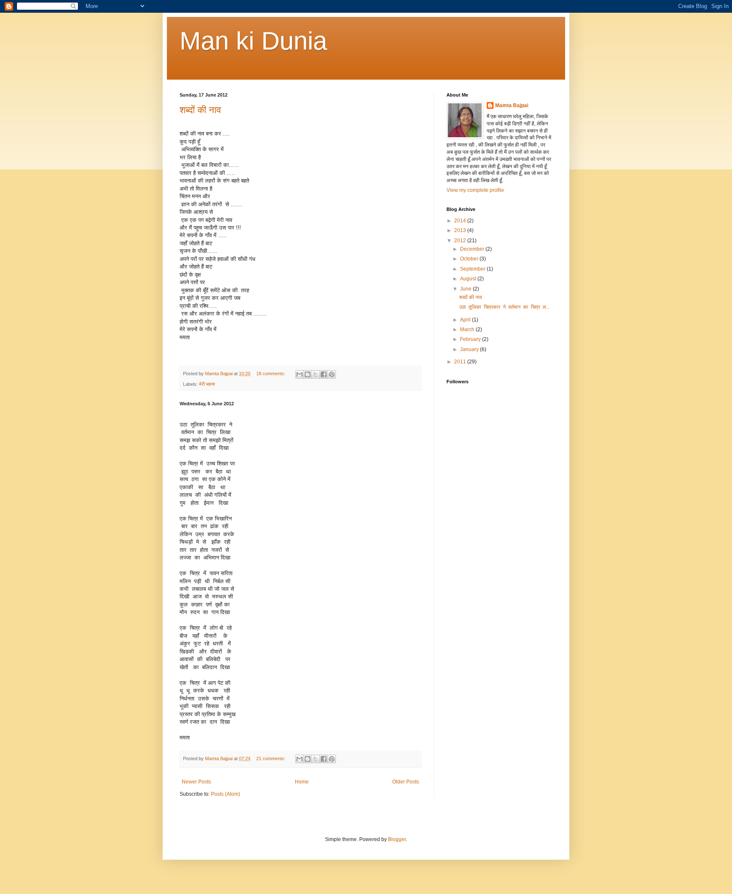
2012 (460, 241)
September (473, 269)
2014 (460, 221)
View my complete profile (475, 190)
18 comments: (271, 373)
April (466, 320)
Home (302, 782)
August (468, 279)
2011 (460, 362)
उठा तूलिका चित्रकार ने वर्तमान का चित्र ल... (504, 307)
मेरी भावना (207, 384)
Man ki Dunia (253, 41)
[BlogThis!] (307, 374)
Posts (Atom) (225, 794)
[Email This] (299, 374)
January (470, 349)
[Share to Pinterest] (331, 374)
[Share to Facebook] (323, 374)
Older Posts (405, 782)
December (472, 249)
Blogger (397, 839)
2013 (460, 230)
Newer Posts (196, 782)
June (466, 289)
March (468, 329)
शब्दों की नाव (200, 110)
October (470, 259)
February (471, 339)
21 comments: (271, 758)
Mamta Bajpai (511, 105)
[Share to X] (315, 374)
